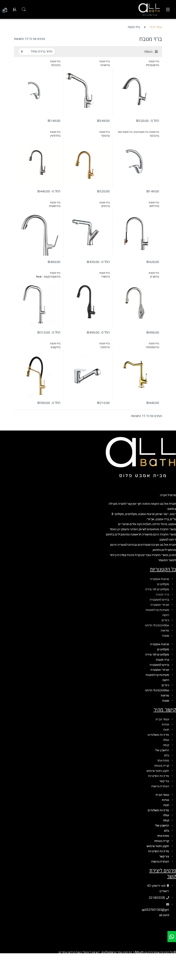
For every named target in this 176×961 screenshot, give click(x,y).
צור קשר (164, 781)
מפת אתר (163, 760)
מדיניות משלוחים (158, 734)
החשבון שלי (162, 750)
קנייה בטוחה (161, 765)
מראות (165, 630)
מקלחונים (163, 584)
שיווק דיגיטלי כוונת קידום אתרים (78, 952)
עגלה (166, 740)
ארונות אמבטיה (159, 579)
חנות (166, 729)
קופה (166, 745)
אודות (165, 724)
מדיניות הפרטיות (158, 776)
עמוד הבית (156, 27)
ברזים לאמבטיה (159, 599)
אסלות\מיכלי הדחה (157, 625)
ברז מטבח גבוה (141, 131)
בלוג (166, 755)
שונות (165, 635)
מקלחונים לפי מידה (157, 589)
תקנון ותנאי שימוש (158, 770)
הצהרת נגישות (160, 786)
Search (23, 9)
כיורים (165, 620)
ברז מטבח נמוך (125, 131)
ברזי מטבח (154, 61)
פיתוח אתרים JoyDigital (116, 952)
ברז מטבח (154, 131)
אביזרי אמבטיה (159, 604)
